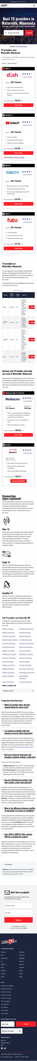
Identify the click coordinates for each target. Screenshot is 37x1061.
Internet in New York (6, 989)
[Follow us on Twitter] (5, 1049)
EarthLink (3, 970)
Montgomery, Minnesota (26, 643)
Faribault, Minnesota (8, 647)
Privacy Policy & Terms (7, 1057)
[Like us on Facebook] (2, 1049)
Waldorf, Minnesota (8, 669)
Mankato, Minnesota (8, 665)
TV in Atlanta (4, 1007)
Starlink (21, 964)
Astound (3, 952)
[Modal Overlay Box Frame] (18, 909)
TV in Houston (4, 1010)
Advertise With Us (5, 1043)
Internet (18, 46)
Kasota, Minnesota (7, 661)
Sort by (4, 63)
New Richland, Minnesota (26, 672)
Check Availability (18, 481)
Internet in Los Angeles (7, 986)
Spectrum (21, 961)
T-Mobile (21, 967)
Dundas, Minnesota (8, 676)
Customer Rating (27, 77)
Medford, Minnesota (8, 651)
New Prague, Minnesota (26, 669)
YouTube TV (5, 322)
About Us (3, 1040)
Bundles (24, 46)
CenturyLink (4, 958)
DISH (4, 307)
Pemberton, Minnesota (9, 654)
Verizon (21, 970)
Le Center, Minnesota (25, 640)
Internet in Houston (6, 995)
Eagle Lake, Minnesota (26, 647)
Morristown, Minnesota (26, 629)
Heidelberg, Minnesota (26, 654)
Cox (2, 961)
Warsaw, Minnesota (25, 632)
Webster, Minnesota (8, 672)
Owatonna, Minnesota (9, 658)
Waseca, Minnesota (25, 636)
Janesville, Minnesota (8, 636)
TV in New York (5, 1004)
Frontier (3, 973)
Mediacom (22, 952)
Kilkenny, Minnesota (8, 632)
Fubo (4, 356)
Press (2, 1045)
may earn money (14, 1)
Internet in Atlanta (6, 992)
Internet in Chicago (6, 998)
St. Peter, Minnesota (25, 665)
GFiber (2, 977)
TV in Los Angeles (5, 1001)
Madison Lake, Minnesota (10, 640)
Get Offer (21, 157)
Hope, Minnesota (24, 661)
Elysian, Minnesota (7, 629)
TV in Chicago (4, 1013)
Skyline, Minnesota (8, 682)
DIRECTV (5, 339)
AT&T (2, 955)
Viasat (20, 973)
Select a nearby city (9, 685)
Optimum (21, 955)
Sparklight (22, 958)
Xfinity (21, 977)
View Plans (20, 105)
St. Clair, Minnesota (25, 651)
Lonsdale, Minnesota (25, 658)
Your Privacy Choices (23, 1057)
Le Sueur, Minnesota (25, 682)
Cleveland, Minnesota (8, 643)
